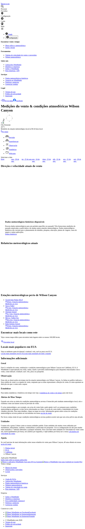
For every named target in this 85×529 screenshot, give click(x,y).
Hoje (2, 159)
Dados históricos (11, 234)
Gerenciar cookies (11, 84)
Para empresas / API (12, 71)
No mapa (5, 132)
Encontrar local (9, 342)
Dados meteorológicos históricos (16, 78)
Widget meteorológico (13, 57)
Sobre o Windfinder (12, 69)
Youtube (32, 516)
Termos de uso (10, 92)
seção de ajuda (6, 444)
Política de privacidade (13, 94)
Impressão (8, 96)
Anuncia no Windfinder (13, 80)
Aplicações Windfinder (13, 65)
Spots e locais (10, 48)
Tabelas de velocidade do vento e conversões (21, 55)
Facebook (19, 101)
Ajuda (10, 34)
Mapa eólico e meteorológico (15, 46)
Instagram (32, 514)
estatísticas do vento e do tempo (51, 393)
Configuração (13, 38)
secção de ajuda (46, 413)
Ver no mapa (8, 101)
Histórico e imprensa (12, 67)
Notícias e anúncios (12, 82)
